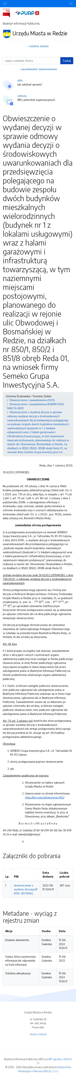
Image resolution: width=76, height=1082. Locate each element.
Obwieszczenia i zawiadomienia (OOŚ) (32, 400)
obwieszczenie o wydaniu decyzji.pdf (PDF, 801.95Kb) (25, 889)
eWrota (22, 96)
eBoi (20, 80)
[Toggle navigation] (71, 3)
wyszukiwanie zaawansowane (39, 69)
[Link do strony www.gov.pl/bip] (8, 12)
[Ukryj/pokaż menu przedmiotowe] (5, 3)
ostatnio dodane (39, 46)
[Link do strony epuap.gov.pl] (27, 12)
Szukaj (67, 61)
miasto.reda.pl (38, 1034)
